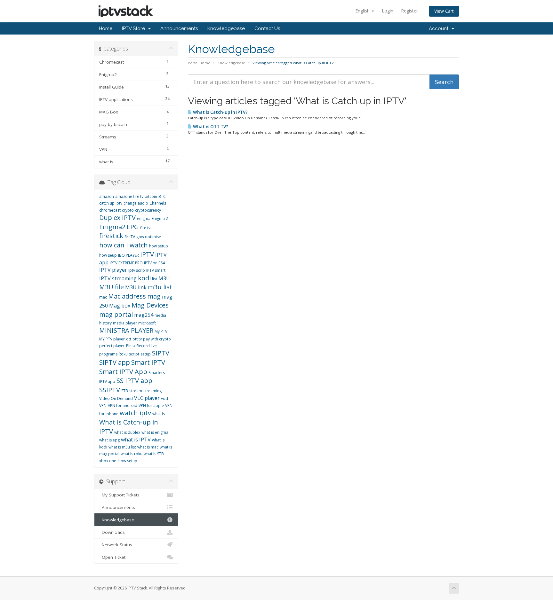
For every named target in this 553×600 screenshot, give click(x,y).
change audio (136, 203)
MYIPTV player (112, 339)
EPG (133, 226)
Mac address (127, 296)
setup (145, 354)
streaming (152, 391)
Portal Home (199, 62)
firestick (111, 235)
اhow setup (127, 461)
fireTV (129, 236)
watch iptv (135, 413)
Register (409, 11)
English (363, 11)
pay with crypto (157, 339)
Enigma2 (112, 226)
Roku (123, 354)
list (154, 279)
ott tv (137, 339)
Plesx (130, 345)
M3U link (136, 287)
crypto (128, 210)
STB (124, 391)
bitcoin (151, 196)
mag (154, 296)
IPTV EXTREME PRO (126, 263)
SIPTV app (114, 362)
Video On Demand (116, 398)
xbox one (107, 461)
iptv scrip (136, 270)
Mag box (119, 305)
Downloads (112, 532)
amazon (106, 196)
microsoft (147, 323)
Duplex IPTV (117, 217)
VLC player (147, 397)
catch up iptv (110, 203)
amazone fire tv (129, 196)
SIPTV (160, 353)
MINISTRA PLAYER (126, 330)
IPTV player (113, 269)
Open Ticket (112, 557)
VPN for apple (151, 405)
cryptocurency (148, 210)
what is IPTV (136, 439)
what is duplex (127, 432)
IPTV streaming (118, 278)
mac (103, 297)
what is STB (154, 453)
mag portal (116, 314)
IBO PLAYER (128, 255)
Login (387, 11)
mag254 (143, 314)
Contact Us (267, 28)
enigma (143, 218)
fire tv (145, 227)
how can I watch (123, 245)
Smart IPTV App (123, 371)
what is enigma (154, 432)
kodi (144, 278)
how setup (158, 246)
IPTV (147, 254)
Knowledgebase (226, 28)
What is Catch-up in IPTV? (220, 112)
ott (128, 339)
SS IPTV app (134, 380)
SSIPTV (109, 390)
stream (135, 391)
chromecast (110, 210)
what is (158, 414)
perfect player (112, 345)
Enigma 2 (160, 218)
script (134, 354)
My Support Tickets (119, 495)
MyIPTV (161, 331)
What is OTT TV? (210, 126)
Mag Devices (150, 305)
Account (440, 28)
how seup (108, 255)
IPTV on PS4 (154, 263)
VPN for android (122, 405)
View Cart (444, 11)
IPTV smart (155, 270)
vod (164, 398)
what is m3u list (122, 447)
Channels (157, 203)
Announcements (179, 28)
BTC (162, 196)
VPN (103, 405)
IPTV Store (135, 28)
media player (125, 323)
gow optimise (148, 236)
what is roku (131, 453)
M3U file (111, 287)
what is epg (109, 440)
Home (105, 28)
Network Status (115, 545)
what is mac (147, 447)
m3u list (160, 287)
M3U (164, 278)
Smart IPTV (148, 362)
